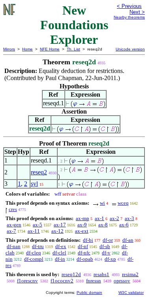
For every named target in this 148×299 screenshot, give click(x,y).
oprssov (122, 281)
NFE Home (50, 49)
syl (34, 183)
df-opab (85, 259)
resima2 (130, 274)
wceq (123, 203)
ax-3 (129, 218)
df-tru (38, 246)
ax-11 (34, 231)
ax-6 (124, 225)
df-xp (110, 259)
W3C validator (131, 292)
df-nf (83, 246)
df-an (127, 240)
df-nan (14, 246)
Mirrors (9, 49)
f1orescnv (27, 281)
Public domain (89, 292)
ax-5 (37, 225)
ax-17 (60, 225)
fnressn (93, 281)
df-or (108, 240)
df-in (60, 259)
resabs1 (101, 274)
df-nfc (84, 253)
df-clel (59, 253)
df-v (106, 253)
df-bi (88, 240)
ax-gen (14, 225)
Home (27, 49)
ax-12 (57, 231)
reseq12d (71, 274)
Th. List (73, 49)
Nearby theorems (129, 17)
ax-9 (82, 225)
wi (102, 203)
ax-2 (114, 218)
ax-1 (99, 218)
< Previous (129, 6)
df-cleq (33, 253)
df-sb (104, 246)
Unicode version (130, 49)
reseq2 (39, 172)
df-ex (60, 246)
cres (13, 209)
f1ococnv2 (62, 281)
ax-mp (82, 218)
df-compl (33, 259)
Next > (137, 12)
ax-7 (11, 231)
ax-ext (81, 231)
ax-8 (103, 225)
